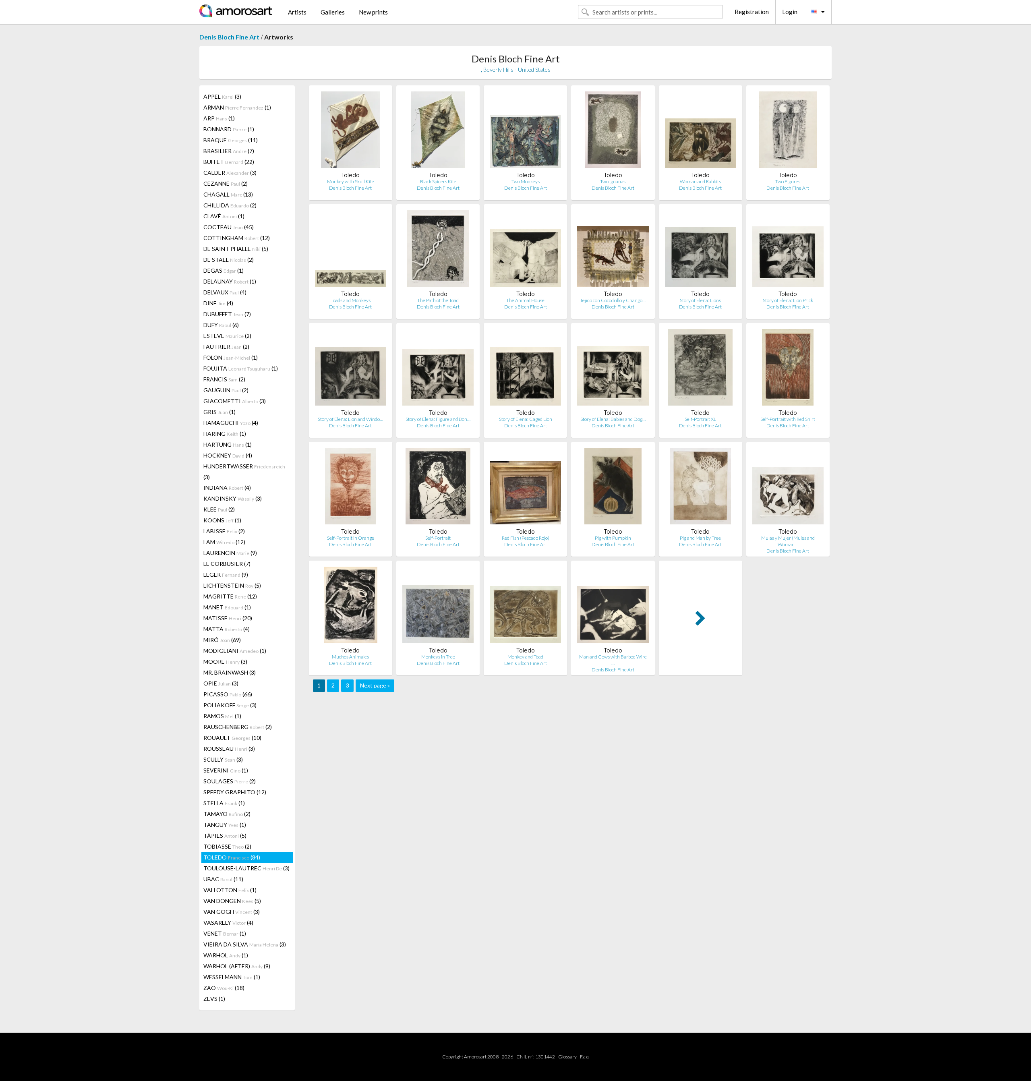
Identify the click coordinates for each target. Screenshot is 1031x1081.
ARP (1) (219, 118)
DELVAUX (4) (224, 292)
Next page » (375, 685)
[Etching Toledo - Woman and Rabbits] (700, 131)
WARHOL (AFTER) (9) (236, 966)
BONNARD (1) (228, 129)
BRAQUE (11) (230, 140)
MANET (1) (227, 607)
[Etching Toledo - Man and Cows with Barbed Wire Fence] (612, 606)
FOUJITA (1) (240, 368)
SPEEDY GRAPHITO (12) (234, 792)
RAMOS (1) (222, 715)
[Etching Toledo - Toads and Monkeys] (350, 250)
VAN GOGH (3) (231, 911)
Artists (297, 12)
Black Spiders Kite (438, 181)
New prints (373, 12)
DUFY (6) (221, 324)
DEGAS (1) (223, 270)
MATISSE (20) (227, 618)
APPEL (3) (222, 96)
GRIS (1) (219, 411)
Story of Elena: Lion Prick (788, 300)
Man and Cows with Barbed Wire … (613, 660)
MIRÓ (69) (222, 639)
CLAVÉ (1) (223, 216)
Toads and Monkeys (351, 300)
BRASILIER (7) (228, 150)
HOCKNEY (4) (227, 455)
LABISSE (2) (224, 531)
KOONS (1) (222, 520)
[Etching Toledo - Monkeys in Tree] (438, 606)
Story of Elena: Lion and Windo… (350, 419)
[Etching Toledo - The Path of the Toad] (438, 250)
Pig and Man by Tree (700, 538)
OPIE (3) (220, 683)
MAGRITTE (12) (230, 596)
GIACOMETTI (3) (234, 401)
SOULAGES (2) (229, 781)
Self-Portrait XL (700, 419)
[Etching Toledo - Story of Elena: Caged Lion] (525, 369)
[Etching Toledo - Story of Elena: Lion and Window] (350, 369)
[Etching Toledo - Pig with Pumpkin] (613, 488)
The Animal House (525, 300)
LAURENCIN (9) (230, 552)
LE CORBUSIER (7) (227, 563)
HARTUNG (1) (227, 444)
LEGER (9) (225, 574)
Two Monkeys (525, 181)
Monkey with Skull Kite (350, 181)
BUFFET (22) (228, 161)
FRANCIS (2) (224, 379)
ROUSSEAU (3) (229, 748)
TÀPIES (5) (224, 835)
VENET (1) (224, 933)
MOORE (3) (225, 661)
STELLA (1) (224, 802)
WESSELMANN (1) (231, 976)
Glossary (567, 1057)
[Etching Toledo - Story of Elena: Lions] (700, 250)
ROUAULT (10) (232, 737)
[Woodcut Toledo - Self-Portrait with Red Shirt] (788, 369)
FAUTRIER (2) (226, 346)
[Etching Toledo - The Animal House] (525, 250)
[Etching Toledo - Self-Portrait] (438, 488)
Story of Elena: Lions (700, 300)
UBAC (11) (223, 879)
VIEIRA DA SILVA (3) (244, 944)
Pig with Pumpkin (613, 538)
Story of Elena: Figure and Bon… (438, 419)
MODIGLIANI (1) (234, 650)
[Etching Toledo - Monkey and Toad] (525, 606)
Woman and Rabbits (700, 181)
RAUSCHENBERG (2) (237, 726)
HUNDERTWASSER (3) (244, 471)
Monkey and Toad (525, 657)
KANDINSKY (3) (232, 498)
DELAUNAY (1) (229, 281)
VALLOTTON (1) (230, 889)
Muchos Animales (350, 657)
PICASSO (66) (227, 694)
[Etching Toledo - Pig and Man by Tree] (700, 488)
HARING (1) (224, 433)
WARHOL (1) (225, 955)
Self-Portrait (438, 538)
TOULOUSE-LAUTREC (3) (246, 868)
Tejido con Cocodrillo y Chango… (613, 300)
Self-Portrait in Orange (350, 538)
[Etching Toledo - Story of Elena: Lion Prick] (788, 250)
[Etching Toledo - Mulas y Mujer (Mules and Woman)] (788, 488)
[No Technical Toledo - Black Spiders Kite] (438, 131)
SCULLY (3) (223, 759)
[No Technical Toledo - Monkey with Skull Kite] (350, 131)
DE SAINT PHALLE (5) (235, 248)
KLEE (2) (219, 509)
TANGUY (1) (224, 824)
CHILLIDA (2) (230, 205)
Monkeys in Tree (438, 657)
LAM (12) (224, 541)
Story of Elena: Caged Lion (525, 419)
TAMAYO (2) (227, 813)
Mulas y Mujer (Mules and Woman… (788, 541)
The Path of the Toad (438, 300)
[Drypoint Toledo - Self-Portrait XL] (700, 369)
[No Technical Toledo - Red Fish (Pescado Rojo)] (525, 488)
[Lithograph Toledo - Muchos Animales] (350, 606)
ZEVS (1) (214, 998)
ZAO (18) (223, 987)
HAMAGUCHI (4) (230, 422)
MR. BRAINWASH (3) (229, 672)
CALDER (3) (230, 172)
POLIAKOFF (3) (230, 705)
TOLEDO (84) (231, 857)
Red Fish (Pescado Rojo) (525, 538)
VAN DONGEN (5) (232, 900)
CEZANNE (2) (225, 183)
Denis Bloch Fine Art (229, 37)
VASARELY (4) (228, 922)
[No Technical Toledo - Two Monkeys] (525, 131)
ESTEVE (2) (227, 335)
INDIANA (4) (227, 487)
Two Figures (787, 181)
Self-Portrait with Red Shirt (787, 419)
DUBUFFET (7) (227, 314)
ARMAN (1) (237, 107)
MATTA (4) (226, 628)
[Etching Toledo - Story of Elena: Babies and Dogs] (612, 369)
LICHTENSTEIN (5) (232, 585)
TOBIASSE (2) (227, 846)
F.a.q (584, 1057)
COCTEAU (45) (228, 227)
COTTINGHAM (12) (236, 237)
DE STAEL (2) (228, 259)
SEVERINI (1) (225, 770)
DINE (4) (218, 303)
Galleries (333, 12)
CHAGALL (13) (228, 194)
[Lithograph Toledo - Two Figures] (788, 131)
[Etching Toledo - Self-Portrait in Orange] (350, 488)
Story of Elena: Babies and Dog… (613, 419)
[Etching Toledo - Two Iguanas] (613, 131)
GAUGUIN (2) (225, 390)
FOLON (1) (230, 357)
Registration (752, 11)
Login (789, 11)
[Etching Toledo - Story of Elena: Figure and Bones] (438, 369)
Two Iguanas (612, 181)
